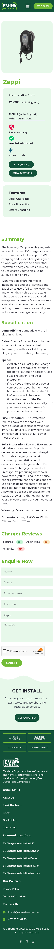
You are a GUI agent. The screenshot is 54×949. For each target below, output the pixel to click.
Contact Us (9, 827)
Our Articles (10, 820)
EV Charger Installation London (21, 851)
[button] (28, 6)
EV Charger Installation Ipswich (21, 865)
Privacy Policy (11, 889)
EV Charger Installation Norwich (21, 873)
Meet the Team (12, 805)
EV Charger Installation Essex (20, 858)
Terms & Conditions (14, 896)
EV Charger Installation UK (18, 843)
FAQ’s (6, 812)
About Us (8, 797)
